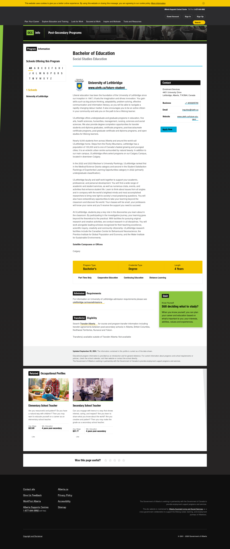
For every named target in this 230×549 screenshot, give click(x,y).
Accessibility (64, 501)
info (34, 32)
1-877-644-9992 (199, 9)
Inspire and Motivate (112, 21)
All (30, 68)
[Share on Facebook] (82, 71)
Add (180, 22)
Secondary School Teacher (87, 405)
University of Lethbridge (37, 96)
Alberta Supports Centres (36, 507)
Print (190, 22)
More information (158, 3)
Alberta (34, 13)
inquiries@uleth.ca (190, 109)
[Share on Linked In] (90, 71)
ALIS (51, 13)
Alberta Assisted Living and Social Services (186, 509)
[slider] (45, 398)
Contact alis (29, 489)
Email (97, 71)
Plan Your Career (32, 21)
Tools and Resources (132, 21)
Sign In (188, 16)
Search (198, 22)
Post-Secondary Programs (65, 32)
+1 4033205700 (191, 102)
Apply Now (167, 129)
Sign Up (200, 16)
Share (176, 22)
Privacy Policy (65, 495)
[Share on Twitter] (75, 71)
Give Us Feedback (32, 495)
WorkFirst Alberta (32, 501)
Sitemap (62, 507)
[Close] (203, 3)
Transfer (87, 323)
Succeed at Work (93, 21)
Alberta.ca (63, 489)
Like (185, 22)
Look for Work (77, 21)
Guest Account (173, 16)
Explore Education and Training (55, 21)
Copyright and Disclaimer (32, 536)
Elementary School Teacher (42, 405)
